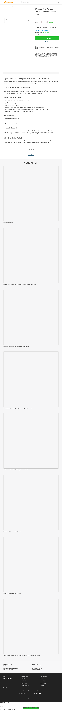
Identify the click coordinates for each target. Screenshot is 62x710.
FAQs (42, 678)
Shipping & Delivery (44, 681)
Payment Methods (44, 680)
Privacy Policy (24, 683)
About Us (23, 678)
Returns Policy (43, 683)
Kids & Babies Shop (9, 6)
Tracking (42, 685)
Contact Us (23, 680)
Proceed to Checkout (31, 708)
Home (4, 6)
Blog (22, 681)
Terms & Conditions (25, 685)
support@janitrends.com (7, 678)
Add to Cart (47, 38)
